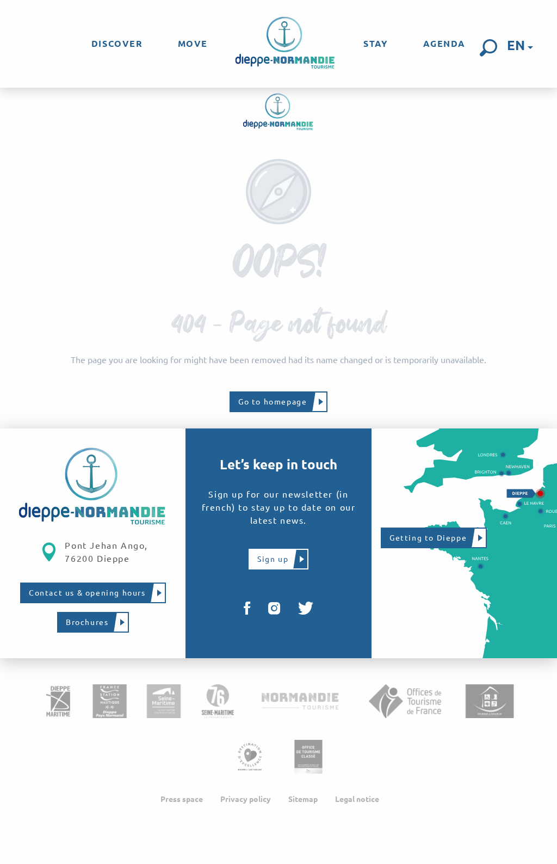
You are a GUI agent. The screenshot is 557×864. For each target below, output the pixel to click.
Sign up (272, 559)
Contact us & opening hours (87, 593)
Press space (181, 799)
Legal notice (357, 799)
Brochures (87, 622)
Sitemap (303, 799)
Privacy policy (245, 799)
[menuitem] (117, 43)
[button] (488, 48)
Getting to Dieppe (428, 538)
